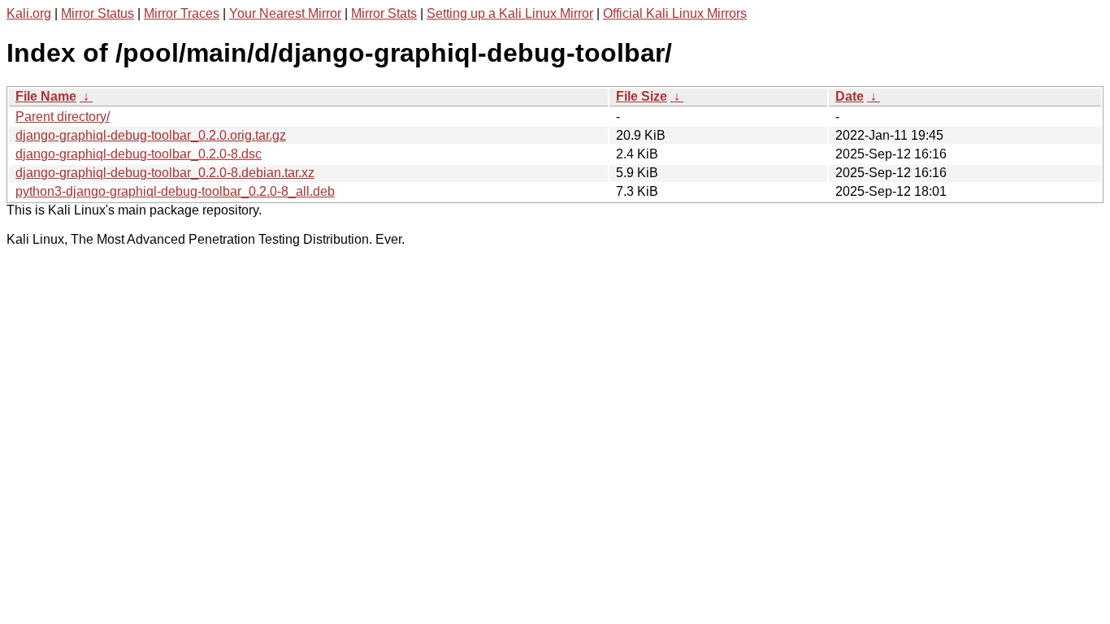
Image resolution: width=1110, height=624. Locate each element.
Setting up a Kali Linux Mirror (510, 13)
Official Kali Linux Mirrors (675, 13)
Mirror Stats (384, 13)
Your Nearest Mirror (285, 13)
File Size (641, 96)
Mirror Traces (181, 13)
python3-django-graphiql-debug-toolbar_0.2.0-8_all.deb (175, 191)
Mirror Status (97, 13)
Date (849, 96)
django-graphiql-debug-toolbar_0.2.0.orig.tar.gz (150, 135)
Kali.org (29, 13)
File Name (45, 96)
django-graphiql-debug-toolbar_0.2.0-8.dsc (138, 154)
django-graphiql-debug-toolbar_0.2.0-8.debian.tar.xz (164, 173)
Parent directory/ (62, 117)
